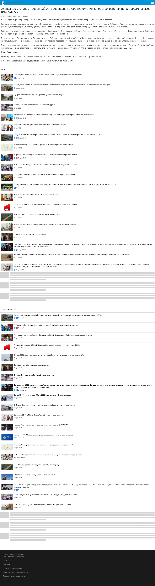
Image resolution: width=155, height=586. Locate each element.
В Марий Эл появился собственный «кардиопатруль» (34, 105)
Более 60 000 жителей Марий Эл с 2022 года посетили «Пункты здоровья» (43, 395)
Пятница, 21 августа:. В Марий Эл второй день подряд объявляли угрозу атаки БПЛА (47, 204)
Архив (5, 580)
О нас (5, 560)
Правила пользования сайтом (14, 576)
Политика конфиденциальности (15, 572)
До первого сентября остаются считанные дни (31, 234)
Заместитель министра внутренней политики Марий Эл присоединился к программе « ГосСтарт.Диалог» (54, 115)
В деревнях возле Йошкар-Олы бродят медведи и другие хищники (39, 95)
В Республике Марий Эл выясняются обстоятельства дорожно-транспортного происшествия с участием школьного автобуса (62, 85)
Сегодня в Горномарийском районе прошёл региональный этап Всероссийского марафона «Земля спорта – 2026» (58, 135)
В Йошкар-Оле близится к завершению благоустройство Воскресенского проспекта (45, 224)
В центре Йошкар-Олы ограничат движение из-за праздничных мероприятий (43, 145)
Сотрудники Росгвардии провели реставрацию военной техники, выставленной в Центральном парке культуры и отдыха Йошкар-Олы (65, 184)
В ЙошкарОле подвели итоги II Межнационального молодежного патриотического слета (48, 75)
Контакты (6, 564)
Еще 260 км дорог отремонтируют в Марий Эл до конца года (37, 214)
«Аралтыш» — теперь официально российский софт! (34, 475)
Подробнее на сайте (10, 52)
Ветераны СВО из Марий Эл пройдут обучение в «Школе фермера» (40, 125)
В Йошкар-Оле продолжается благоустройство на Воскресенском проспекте (43, 505)
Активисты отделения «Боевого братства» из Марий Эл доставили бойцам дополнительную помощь (53, 335)
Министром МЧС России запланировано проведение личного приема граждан (44, 435)
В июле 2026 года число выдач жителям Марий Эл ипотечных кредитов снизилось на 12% (49, 355)
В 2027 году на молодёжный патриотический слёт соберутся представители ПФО (45, 165)
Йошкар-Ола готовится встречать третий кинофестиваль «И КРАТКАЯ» (41, 425)
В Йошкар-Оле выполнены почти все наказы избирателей (36, 194)
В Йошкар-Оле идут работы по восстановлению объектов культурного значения (44, 405)
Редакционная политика (12, 568)
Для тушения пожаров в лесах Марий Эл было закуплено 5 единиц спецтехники (44, 174)
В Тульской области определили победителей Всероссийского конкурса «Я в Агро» (46, 155)
